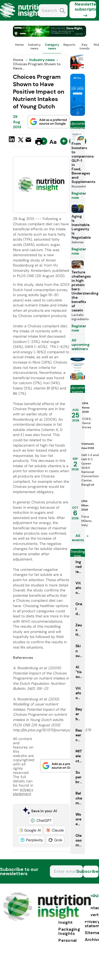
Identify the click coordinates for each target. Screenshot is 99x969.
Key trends (84, 46)
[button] (41, 820)
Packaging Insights (69, 931)
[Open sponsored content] (49, 35)
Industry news (34, 46)
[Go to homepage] (47, 919)
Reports (69, 45)
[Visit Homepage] (23, 19)
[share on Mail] (29, 140)
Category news (52, 46)
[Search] (62, 11)
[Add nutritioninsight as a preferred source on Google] (48, 121)
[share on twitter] (21, 141)
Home (19, 45)
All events (78, 538)
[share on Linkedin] (12, 141)
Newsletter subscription (85, 7)
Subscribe (90, 871)
